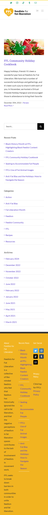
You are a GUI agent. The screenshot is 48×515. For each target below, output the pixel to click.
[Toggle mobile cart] (37, 10)
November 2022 (13, 271)
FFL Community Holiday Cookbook (22, 157)
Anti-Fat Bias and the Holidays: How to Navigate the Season (24, 456)
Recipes (26, 103)
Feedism (9, 216)
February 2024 (12, 258)
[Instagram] (41, 350)
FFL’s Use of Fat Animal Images (20, 170)
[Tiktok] (35, 356)
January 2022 (12, 296)
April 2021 (10, 315)
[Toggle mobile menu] (42, 10)
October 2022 (12, 277)
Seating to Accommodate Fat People (22, 163)
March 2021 (11, 322)
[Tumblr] (41, 356)
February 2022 (12, 290)
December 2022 (13, 265)
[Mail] (35, 362)
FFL (7, 228)
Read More (8, 106)
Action (9, 197)
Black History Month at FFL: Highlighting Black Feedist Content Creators (21, 147)
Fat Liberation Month (15, 210)
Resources (10, 241)
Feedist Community (15, 222)
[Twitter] (35, 350)
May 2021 (10, 309)
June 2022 (10, 284)
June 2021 (10, 303)
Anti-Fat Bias (12, 203)
